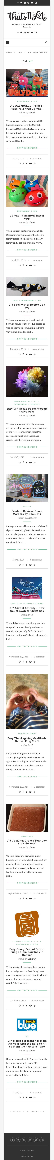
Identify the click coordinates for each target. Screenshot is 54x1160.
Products (27, 507)
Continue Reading (27, 148)
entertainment (23, 101)
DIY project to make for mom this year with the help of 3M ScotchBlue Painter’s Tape (27, 1043)
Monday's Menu (27, 836)
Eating (27, 942)
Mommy (40, 603)
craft (13, 603)
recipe (35, 945)
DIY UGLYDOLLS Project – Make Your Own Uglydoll (27, 107)
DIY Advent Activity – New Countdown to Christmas (27, 609)
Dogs (15, 300)
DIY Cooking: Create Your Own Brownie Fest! (27, 842)
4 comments (40, 893)
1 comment (37, 260)
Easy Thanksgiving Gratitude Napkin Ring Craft (27, 740)
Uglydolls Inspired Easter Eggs (27, 217)
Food (36, 942)
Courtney (32, 958)
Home (9, 52)
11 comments (37, 457)
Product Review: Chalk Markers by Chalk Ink (27, 512)
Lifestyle (30, 603)
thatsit (32, 112)
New (35, 101)
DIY (35, 401)
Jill (32, 614)
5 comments (38, 1000)
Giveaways (35, 404)
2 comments (37, 349)
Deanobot (31, 517)
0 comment (36, 158)
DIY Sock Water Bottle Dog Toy (27, 306)
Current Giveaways (22, 401)
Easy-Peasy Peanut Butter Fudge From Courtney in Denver (27, 952)
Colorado (16, 942)
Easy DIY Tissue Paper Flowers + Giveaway (27, 410)
